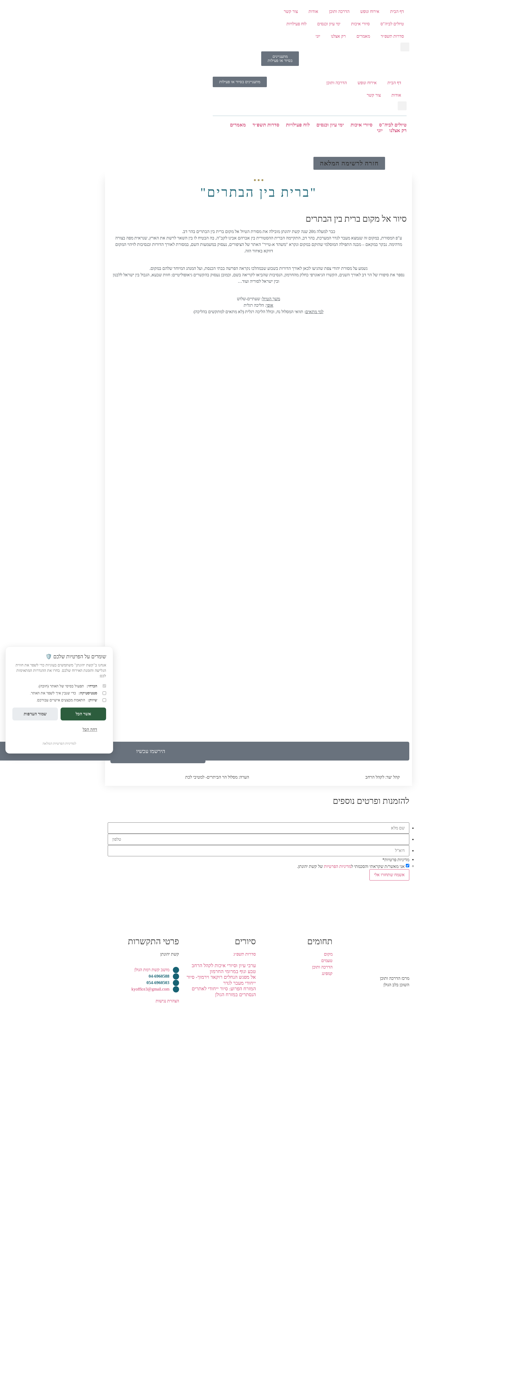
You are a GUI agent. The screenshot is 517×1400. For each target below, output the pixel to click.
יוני (318, 36)
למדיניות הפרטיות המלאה (59, 743)
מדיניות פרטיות (395, 860)
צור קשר (291, 11)
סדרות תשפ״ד (392, 36)
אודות (313, 11)
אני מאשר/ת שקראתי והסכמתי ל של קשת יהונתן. (351, 866)
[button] (404, 47)
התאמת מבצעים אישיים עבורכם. (66, 700)
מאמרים (363, 36)
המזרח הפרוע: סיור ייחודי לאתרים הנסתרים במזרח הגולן (224, 991)
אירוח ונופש (369, 11)
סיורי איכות (360, 24)
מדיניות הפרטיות (337, 866)
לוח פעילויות (296, 24)
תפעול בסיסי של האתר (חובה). (67, 686)
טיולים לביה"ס (392, 24)
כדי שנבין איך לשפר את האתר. (63, 693)
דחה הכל (90, 729)
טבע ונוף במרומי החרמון (233, 971)
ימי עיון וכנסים (328, 24)
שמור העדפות (35, 714)
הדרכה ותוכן (339, 11)
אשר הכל (83, 714)
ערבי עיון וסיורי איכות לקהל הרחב (224, 965)
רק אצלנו (338, 36)
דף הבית (397, 11)
